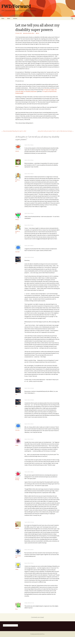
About (8, 18)
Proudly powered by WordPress (37, 634)
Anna (38, 33)
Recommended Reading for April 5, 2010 (13, 131)
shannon (17, 151)
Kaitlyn (16, 445)
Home (2, 18)
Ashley (16, 569)
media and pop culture (29, 33)
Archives (15, 18)
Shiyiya (16, 166)
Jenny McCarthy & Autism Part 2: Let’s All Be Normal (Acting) (56, 131)
